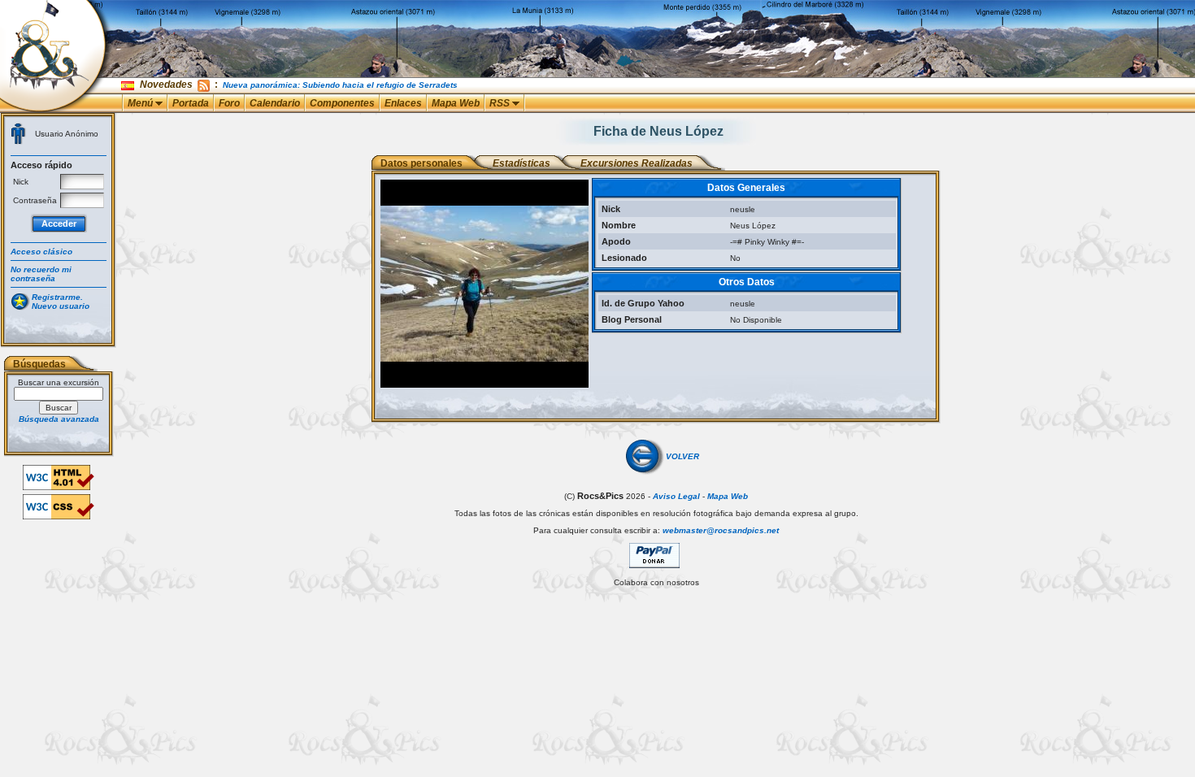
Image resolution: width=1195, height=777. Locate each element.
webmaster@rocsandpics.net (721, 530)
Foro (229, 103)
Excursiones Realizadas (636, 163)
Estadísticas (521, 163)
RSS (500, 103)
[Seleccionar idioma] (129, 84)
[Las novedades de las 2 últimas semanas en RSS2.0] (204, 84)
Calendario (275, 103)
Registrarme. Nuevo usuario (60, 301)
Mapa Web (456, 103)
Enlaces (403, 103)
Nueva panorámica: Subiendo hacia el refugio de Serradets (340, 84)
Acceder (59, 223)
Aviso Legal (676, 496)
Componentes (342, 103)
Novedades (166, 84)
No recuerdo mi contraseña (41, 274)
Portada (190, 103)
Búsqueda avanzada (59, 419)
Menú (141, 103)
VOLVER (682, 456)
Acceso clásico (41, 251)
